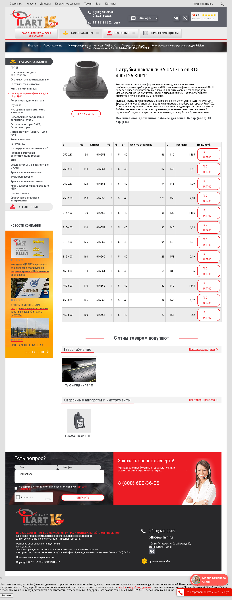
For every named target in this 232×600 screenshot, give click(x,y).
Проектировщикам (165, 33)
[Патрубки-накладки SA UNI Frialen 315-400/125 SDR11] (86, 80)
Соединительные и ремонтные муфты (30, 166)
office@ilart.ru (161, 537)
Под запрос (207, 154)
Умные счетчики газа (24, 88)
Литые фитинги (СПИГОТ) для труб (29, 133)
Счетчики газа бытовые (25, 84)
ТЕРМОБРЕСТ (19, 143)
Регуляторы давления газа (27, 100)
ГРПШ (14, 67)
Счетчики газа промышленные (30, 79)
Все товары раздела (202, 349)
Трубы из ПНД (19, 105)
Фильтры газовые (22, 176)
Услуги (88, 3)
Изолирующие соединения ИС (29, 148)
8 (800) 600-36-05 (162, 531)
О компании (16, 3)
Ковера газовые (20, 139)
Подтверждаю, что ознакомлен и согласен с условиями (52, 488)
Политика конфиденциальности (35, 557)
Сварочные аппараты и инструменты (25, 199)
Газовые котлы (20, 193)
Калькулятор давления (67, 3)
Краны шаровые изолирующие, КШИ (30, 187)
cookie (123, 587)
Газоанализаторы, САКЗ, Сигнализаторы (26, 126)
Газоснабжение (82, 33)
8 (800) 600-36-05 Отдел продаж (103, 13)
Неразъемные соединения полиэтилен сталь (27, 118)
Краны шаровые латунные (27, 181)
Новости (31, 3)
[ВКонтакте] (154, 551)
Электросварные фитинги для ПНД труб (29, 94)
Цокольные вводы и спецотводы (23, 73)
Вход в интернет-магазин (36, 34)
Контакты (110, 3)
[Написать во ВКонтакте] (176, 20)
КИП (13, 160)
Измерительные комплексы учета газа (28, 111)
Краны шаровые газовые (26, 172)
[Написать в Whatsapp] (185, 20)
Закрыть (6, 595)
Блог (98, 3)
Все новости (34, 352)
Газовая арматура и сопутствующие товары (25, 154)
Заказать (86, 113)
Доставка (45, 3)
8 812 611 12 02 (106, 22)
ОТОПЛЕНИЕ (121, 33)
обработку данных (140, 587)
